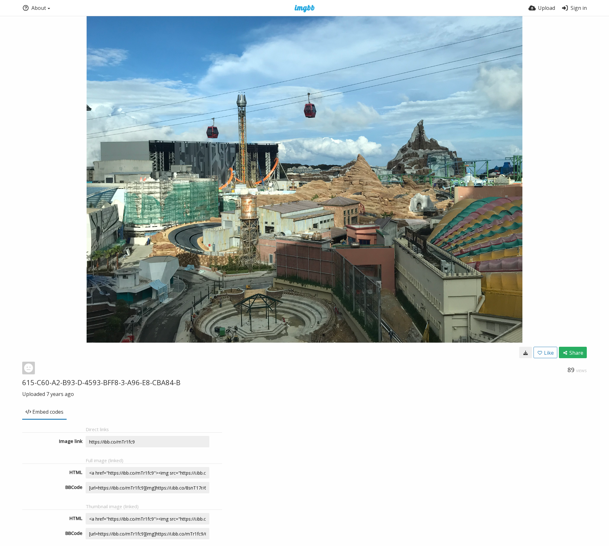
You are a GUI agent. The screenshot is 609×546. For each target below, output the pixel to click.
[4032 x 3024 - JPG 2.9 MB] (525, 352)
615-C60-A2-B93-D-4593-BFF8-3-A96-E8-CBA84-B (101, 382)
